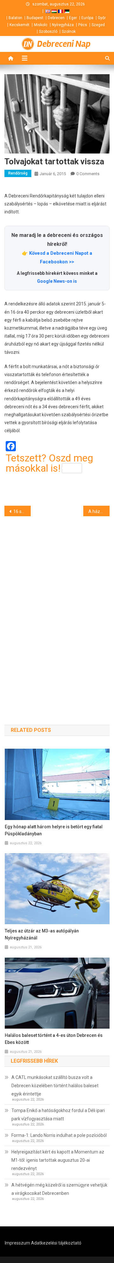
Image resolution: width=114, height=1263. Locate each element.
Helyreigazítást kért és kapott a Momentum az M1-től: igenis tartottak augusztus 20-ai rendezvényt (57, 1160)
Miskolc (41, 25)
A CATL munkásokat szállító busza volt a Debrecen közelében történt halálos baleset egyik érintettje (54, 1085)
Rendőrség (18, 173)
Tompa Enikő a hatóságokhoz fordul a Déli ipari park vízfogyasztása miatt (58, 1114)
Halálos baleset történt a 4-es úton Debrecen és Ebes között (54, 1039)
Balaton (15, 18)
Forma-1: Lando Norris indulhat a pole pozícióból (59, 1135)
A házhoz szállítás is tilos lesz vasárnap (99, 511)
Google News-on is (57, 281)
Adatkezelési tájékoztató (56, 1242)
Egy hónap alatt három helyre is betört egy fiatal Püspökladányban (54, 830)
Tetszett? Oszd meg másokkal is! (49, 463)
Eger (73, 18)
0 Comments (87, 173)
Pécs (82, 25)
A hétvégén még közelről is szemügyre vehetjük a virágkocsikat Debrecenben (59, 1189)
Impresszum (17, 1242)
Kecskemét (19, 25)
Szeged (98, 25)
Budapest (35, 18)
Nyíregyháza (63, 25)
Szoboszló (48, 31)
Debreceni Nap (64, 44)
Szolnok (69, 31)
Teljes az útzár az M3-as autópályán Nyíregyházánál (42, 934)
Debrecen (56, 18)
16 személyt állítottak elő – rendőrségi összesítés (22, 511)
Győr (102, 18)
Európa (87, 18)
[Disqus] (56, 609)
